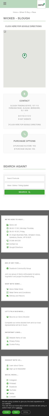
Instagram (13, 380)
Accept (6, 412)
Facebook (13, 387)
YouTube (12, 390)
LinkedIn (12, 397)
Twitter (11, 393)
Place (34, 12)
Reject (16, 412)
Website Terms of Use (17, 338)
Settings (25, 412)
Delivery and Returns (17, 296)
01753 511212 (25, 116)
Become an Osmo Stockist (19, 317)
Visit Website (25, 119)
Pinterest (12, 383)
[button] (24, 56)
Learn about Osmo (16, 366)
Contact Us (13, 244)
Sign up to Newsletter (17, 369)
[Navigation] (4, 4)
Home (15, 12)
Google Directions (16, 247)
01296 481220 (15, 241)
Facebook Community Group (20, 268)
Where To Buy (25, 12)
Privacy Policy (14, 341)
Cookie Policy (14, 344)
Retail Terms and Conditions (20, 293)
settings (19, 408)
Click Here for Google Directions (23, 27)
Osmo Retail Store (16, 289)
